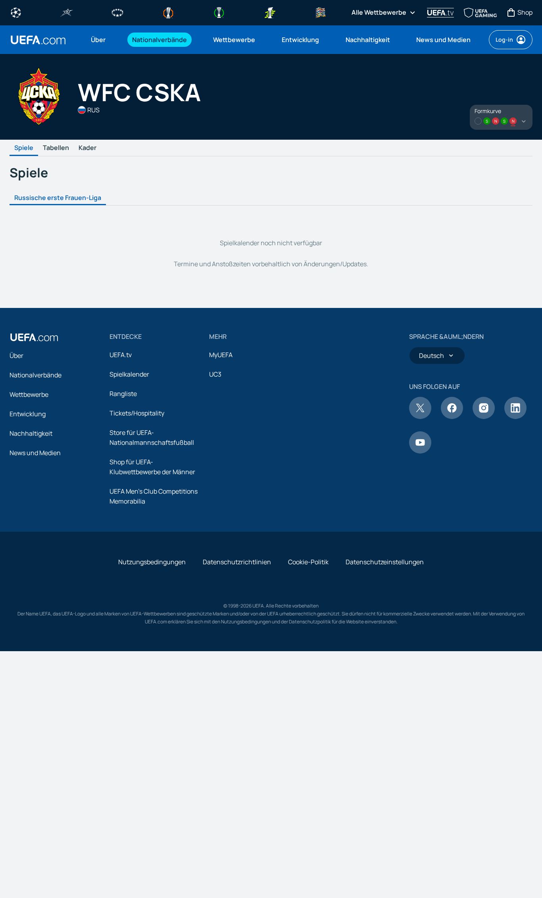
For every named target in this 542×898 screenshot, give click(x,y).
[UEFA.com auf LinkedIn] (515, 416)
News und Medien (35, 452)
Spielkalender (129, 374)
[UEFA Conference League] (219, 12)
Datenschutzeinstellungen (385, 562)
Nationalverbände (36, 375)
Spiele (23, 148)
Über (16, 355)
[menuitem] (101, 39)
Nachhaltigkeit (31, 433)
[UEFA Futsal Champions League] (66, 12)
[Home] (34, 337)
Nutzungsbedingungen (152, 562)
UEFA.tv (121, 354)
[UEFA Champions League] (16, 12)
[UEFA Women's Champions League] (117, 12)
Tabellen (56, 148)
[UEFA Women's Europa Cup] (269, 12)
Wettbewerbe (29, 394)
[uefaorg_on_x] (420, 416)
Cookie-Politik (308, 562)
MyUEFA (221, 354)
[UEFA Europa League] (168, 12)
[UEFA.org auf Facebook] (452, 416)
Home (38, 39)
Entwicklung (28, 414)
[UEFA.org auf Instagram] (484, 416)
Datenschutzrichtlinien (237, 562)
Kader (87, 148)
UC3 (215, 374)
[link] (98, 39)
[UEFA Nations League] (320, 12)
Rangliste (123, 393)
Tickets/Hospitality (137, 413)
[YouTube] (420, 451)
